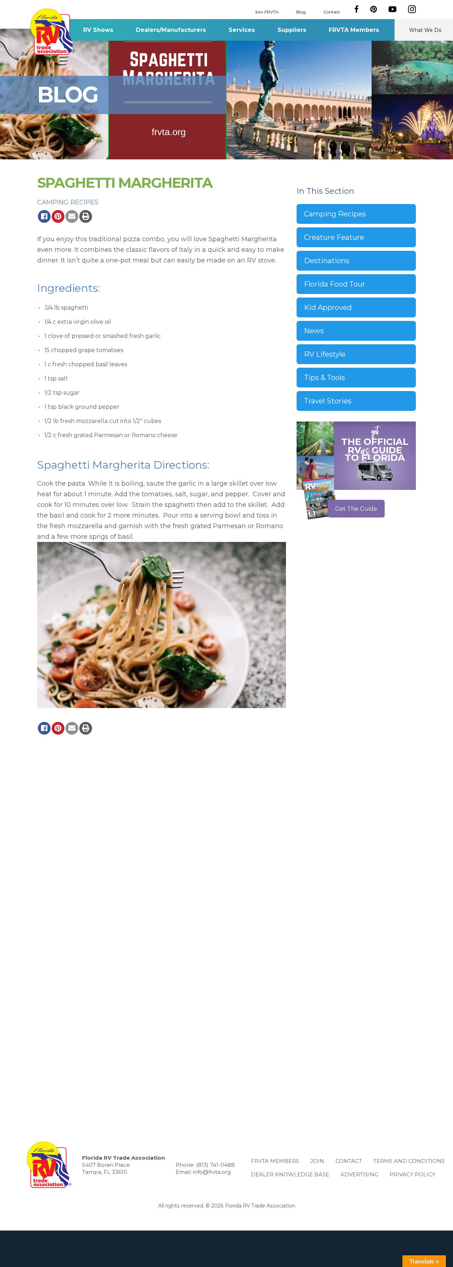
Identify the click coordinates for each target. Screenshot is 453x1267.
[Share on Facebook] (44, 216)
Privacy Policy (412, 1174)
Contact (331, 11)
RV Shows (98, 30)
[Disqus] (161, 834)
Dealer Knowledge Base (290, 1174)
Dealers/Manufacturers (171, 30)
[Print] (85, 216)
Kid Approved (328, 307)
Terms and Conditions (409, 1161)
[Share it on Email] (71, 216)
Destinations (326, 260)
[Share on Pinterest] (58, 216)
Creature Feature (334, 237)
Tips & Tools (324, 377)
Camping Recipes (67, 202)
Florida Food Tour (334, 284)
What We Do (425, 30)
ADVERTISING (359, 1174)
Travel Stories (327, 401)
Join (317, 1161)
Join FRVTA (267, 11)
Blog (301, 11)
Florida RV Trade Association (52, 32)
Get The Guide (356, 508)
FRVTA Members (354, 30)
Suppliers (291, 30)
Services (242, 30)
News (314, 331)
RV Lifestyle (324, 354)
